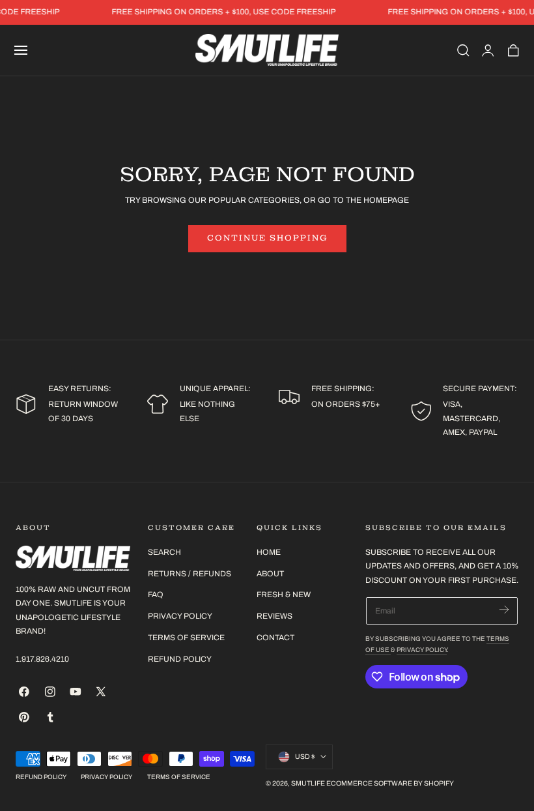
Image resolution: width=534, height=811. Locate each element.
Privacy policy (106, 777)
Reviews (274, 616)
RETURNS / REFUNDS (189, 573)
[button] (21, 50)
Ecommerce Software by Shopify (390, 783)
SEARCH (164, 552)
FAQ (155, 594)
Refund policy (180, 658)
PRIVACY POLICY (180, 616)
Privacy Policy (422, 650)
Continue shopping (267, 238)
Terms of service (178, 777)
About (270, 573)
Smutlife (308, 783)
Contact (275, 636)
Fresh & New (284, 594)
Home (269, 552)
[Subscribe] (503, 610)
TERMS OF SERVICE (186, 636)
